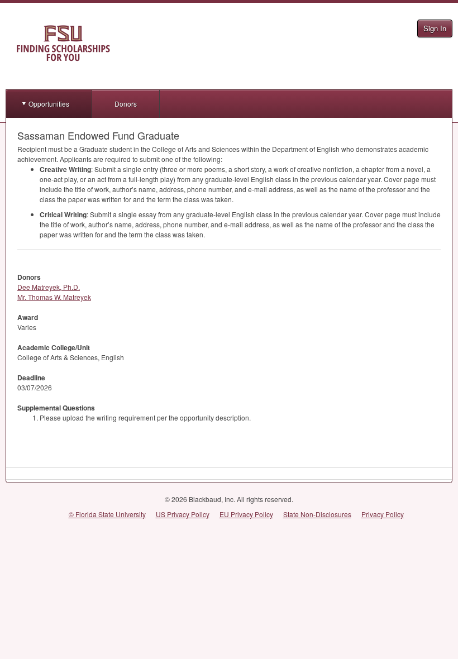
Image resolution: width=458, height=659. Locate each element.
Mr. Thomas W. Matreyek (54, 297)
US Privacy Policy (182, 514)
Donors (126, 103)
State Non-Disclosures (317, 514)
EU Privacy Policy (246, 514)
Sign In (434, 28)
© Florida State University (107, 514)
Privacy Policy (382, 514)
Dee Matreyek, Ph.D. (48, 287)
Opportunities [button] (48, 103)
